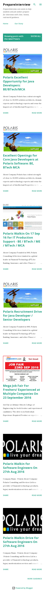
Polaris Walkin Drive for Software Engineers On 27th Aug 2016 (21, 542)
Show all (36, 36)
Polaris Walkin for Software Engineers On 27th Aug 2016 (20, 468)
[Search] (34, 4)
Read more (37, 113)
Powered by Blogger (24, 588)
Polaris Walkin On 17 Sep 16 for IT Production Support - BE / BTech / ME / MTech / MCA (21, 239)
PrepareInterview (16, 4)
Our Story (19, 23)
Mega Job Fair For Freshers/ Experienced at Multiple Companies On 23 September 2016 (21, 392)
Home (5, 23)
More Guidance (35, 578)
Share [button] (5, 113)
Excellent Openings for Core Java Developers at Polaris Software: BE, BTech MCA (20, 161)
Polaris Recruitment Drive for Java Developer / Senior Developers (22, 315)
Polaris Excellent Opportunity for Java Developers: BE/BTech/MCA (18, 83)
